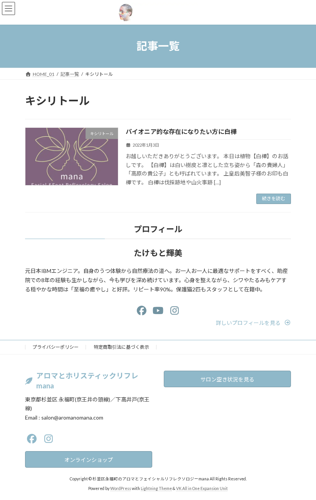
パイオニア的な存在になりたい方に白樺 (181, 131)
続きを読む (273, 198)
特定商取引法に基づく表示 (121, 347)
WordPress (120, 488)
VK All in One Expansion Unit (202, 488)
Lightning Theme (156, 488)
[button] (253, 322)
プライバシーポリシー (55, 347)
